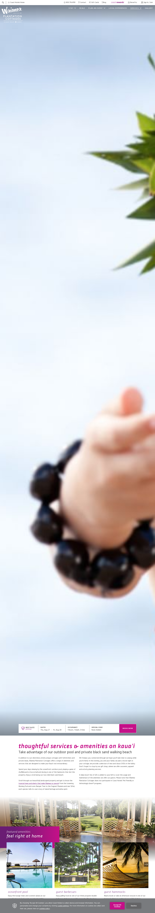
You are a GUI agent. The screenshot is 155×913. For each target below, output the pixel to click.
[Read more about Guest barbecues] (77, 865)
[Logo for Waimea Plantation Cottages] (13, 15)
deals (82, 8)
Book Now (128, 728)
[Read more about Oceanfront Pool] (29, 865)
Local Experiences (118, 8)
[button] (9, 864)
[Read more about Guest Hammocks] (125, 865)
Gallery (149, 8)
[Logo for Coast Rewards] (117, 2)
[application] (77, 905)
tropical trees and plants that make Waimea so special (39, 783)
